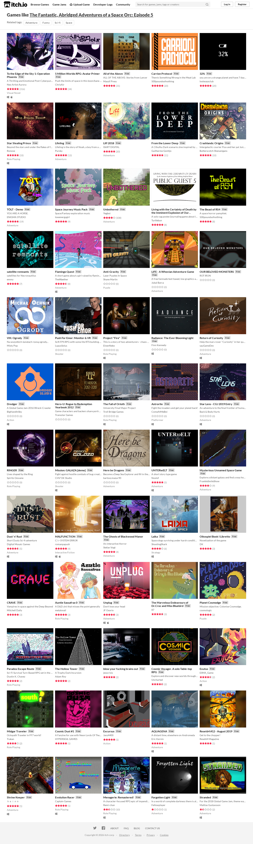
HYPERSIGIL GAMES (66, 738)
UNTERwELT (159, 470)
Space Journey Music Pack (71, 209)
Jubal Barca (157, 282)
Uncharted (157, 679)
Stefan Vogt (109, 547)
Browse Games (40, 4)
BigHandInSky (14, 411)
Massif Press (110, 81)
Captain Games (63, 801)
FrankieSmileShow (209, 481)
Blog (137, 828)
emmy (10, 279)
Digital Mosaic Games (18, 544)
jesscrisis (108, 672)
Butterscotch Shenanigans (213, 150)
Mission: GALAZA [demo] (70, 470)
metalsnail (60, 610)
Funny (46, 22)
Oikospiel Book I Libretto (215, 536)
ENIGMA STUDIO (16, 217)
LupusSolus (61, 345)
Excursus (108, 731)
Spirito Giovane (15, 477)
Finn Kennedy (158, 345)
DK (201, 544)
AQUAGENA (159, 731)
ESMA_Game (206, 672)
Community (123, 4)
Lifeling (59, 143)
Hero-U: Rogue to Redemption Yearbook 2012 (73, 405)
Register (242, 4)
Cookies (164, 835)
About (114, 828)
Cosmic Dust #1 (64, 731)
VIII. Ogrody (14, 337)
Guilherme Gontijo (161, 150)
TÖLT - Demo (15, 209)
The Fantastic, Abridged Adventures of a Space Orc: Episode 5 (91, 15)
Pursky (58, 150)
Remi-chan (109, 805)
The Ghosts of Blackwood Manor (123, 536)
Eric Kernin (157, 738)
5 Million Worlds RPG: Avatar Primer (77, 73)
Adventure (31, 22)
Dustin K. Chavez (16, 676)
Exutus (204, 668)
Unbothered (110, 209)
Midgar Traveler (17, 731)
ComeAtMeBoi (159, 411)
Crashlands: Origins (211, 143)
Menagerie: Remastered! (118, 797)
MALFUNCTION (65, 536)
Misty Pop (12, 345)
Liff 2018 (108, 143)
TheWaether (61, 279)
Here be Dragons (113, 470)
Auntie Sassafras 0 (66, 602)
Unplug (107, 602)
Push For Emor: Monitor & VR (73, 337)
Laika (154, 536)
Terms (138, 835)
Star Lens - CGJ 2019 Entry (216, 404)
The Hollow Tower (66, 668)
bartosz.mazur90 (112, 477)
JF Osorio (108, 610)
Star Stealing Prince (19, 143)
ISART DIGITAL (111, 147)
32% (202, 73)
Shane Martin (110, 279)
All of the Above (113, 73)
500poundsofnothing (162, 81)
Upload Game (81, 4)
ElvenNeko (109, 345)
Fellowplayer (158, 805)
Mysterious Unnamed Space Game (221, 470)
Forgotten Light (160, 797)
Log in (227, 4)
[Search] (207, 4)
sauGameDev (207, 345)
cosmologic (206, 610)
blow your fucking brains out (120, 668)
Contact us (152, 828)
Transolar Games (64, 414)
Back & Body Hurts (210, 411)
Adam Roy (60, 676)
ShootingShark (159, 544)
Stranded (205, 797)
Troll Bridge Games (113, 411)
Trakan (10, 738)
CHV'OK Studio (63, 477)
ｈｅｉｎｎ (13, 801)
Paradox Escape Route (20, 668)
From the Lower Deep (164, 143)
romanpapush (62, 544)
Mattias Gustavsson (210, 805)
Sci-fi (58, 22)
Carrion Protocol (161, 73)
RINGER (12, 470)
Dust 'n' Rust (14, 536)
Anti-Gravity (111, 271)
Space (69, 22)
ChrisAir (59, 84)
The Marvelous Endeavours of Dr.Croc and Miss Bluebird (169, 604)
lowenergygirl (62, 217)
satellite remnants (18, 271)
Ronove (11, 150)
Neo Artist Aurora (16, 84)
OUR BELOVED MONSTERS (217, 271)
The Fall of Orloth (114, 404)
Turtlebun (156, 220)
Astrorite (157, 404)
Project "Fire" (111, 337)
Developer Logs (103, 4)
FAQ (126, 828)
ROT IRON (205, 275)
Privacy (151, 835)
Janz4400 (108, 735)
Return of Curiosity (211, 337)
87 (152, 609)
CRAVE (11, 602)
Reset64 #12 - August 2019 (216, 731)
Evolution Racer (65, 797)
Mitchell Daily (14, 610)
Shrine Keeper (16, 797)
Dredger (12, 404)
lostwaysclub (207, 81)
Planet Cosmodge (210, 602)
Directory (124, 835)
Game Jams (59, 4)
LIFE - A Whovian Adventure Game (172, 271)
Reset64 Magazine (209, 738)
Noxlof (155, 477)
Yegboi (106, 213)
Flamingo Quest (64, 271)
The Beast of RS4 (210, 209)
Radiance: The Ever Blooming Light (172, 337)
